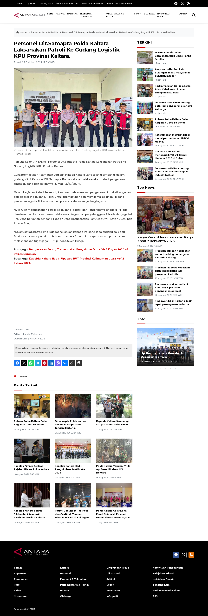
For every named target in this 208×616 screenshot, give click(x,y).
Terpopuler (21, 579)
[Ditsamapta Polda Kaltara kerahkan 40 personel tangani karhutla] (73, 405)
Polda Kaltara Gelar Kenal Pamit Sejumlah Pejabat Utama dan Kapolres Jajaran (113, 514)
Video (17, 590)
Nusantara (20, 596)
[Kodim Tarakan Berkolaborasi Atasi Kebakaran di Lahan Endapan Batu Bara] (145, 90)
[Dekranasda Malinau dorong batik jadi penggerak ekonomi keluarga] (145, 107)
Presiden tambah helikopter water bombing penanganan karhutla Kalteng (172, 254)
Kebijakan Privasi (163, 573)
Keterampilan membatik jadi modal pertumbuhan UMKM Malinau (172, 138)
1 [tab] (156, 368)
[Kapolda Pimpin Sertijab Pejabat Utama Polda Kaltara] (32, 450)
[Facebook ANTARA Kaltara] (175, 3)
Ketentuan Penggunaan (168, 567)
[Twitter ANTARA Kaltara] (182, 3)
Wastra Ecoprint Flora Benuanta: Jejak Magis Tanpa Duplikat (173, 56)
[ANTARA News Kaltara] (30, 15)
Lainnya (183, 14)
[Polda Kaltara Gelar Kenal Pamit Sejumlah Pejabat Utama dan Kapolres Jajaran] (114, 495)
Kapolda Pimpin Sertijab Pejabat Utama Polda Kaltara (31, 468)
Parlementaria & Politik (115, 15)
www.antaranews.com (67, 3)
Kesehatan (113, 590)
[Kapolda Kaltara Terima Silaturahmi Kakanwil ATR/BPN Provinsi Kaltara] (32, 495)
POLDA (23, 376)
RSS (155, 596)
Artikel (110, 579)
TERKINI (144, 42)
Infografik (112, 596)
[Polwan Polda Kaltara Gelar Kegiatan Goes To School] (32, 405)
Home (50, 14)
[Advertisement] (73, 292)
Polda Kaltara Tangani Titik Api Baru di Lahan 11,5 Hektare (113, 469)
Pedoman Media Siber (166, 590)
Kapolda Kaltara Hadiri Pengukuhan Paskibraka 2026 (70, 469)
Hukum (137, 14)
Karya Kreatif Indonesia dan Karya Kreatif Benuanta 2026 (165, 239)
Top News (30, 3)
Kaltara (60, 14)
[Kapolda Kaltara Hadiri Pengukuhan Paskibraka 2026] (73, 450)
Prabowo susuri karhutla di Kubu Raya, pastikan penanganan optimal (171, 287)
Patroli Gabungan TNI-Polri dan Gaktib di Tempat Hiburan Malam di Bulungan (72, 514)
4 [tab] (170, 368)
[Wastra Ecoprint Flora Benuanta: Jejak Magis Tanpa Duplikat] (145, 57)
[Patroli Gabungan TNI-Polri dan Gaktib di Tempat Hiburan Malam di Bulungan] (73, 495)
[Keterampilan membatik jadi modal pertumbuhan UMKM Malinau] (145, 139)
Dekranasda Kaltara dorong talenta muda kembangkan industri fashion (172, 172)
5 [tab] (175, 368)
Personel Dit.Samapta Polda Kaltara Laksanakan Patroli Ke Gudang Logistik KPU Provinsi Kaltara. (119, 32)
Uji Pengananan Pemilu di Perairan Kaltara (162, 355)
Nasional (72, 14)
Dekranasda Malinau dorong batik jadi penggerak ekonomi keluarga (173, 106)
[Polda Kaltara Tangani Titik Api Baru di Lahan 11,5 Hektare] (114, 450)
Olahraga (149, 14)
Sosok (110, 584)
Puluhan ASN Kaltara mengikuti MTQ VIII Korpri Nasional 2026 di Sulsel (171, 155)
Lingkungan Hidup (163, 15)
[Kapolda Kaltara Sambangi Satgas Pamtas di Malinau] (114, 405)
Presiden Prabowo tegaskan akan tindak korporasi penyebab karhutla (172, 271)
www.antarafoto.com (92, 3)
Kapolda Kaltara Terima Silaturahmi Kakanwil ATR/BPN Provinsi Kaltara (29, 514)
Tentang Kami (46, 3)
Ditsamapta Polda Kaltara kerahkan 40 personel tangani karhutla (70, 424)
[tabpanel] (165, 346)
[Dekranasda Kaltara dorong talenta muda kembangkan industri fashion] (145, 173)
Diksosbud (113, 573)
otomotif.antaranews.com (119, 3)
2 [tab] (160, 368)
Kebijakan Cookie (163, 579)
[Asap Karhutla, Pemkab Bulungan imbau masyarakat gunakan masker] (145, 73)
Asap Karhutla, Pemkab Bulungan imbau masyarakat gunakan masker (172, 73)
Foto (141, 319)
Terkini (18, 3)
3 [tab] (165, 368)
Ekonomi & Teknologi (86, 15)
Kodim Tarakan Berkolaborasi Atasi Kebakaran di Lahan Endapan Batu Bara (173, 89)
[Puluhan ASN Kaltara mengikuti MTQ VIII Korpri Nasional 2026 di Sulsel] (145, 156)
